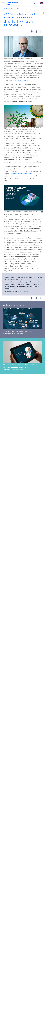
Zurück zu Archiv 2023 (11, 8)
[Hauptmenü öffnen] (3, 3)
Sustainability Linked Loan (23, 173)
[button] (32, 31)
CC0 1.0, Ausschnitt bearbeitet (31, 133)
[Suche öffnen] (35, 3)
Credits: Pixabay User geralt (12, 133)
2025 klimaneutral (19, 80)
